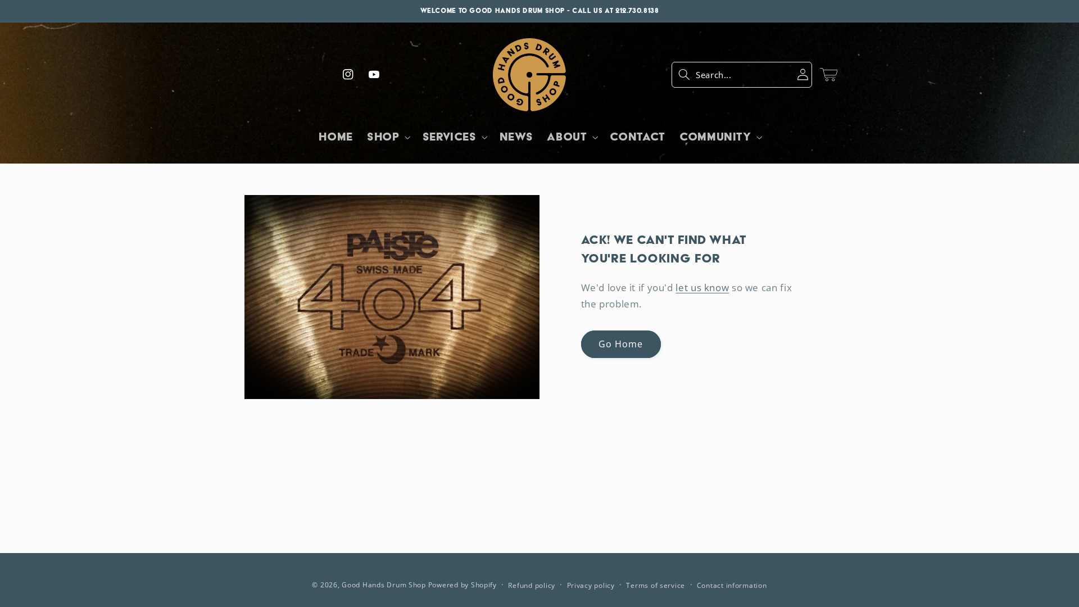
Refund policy (531, 585)
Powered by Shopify (462, 585)
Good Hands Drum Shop (384, 585)
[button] (742, 75)
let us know (702, 287)
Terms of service (655, 585)
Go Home (621, 344)
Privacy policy (591, 585)
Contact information (732, 585)
